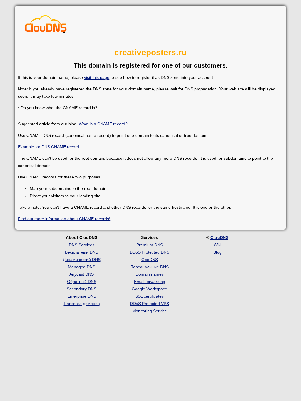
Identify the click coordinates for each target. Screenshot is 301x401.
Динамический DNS (82, 259)
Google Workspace (149, 289)
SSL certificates (149, 296)
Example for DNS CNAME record (48, 146)
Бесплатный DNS (81, 252)
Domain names (150, 274)
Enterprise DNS (81, 296)
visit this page (96, 77)
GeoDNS (149, 259)
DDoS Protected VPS (149, 303)
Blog (217, 252)
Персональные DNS (149, 266)
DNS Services (81, 244)
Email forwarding (149, 281)
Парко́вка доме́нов (82, 303)
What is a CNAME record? (103, 124)
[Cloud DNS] (46, 25)
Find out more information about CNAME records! (64, 218)
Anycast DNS (81, 274)
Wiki (217, 244)
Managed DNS (81, 266)
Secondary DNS (81, 289)
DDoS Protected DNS (149, 252)
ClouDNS (219, 237)
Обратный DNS (81, 281)
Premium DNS (149, 244)
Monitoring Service (149, 311)
